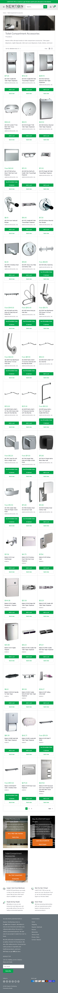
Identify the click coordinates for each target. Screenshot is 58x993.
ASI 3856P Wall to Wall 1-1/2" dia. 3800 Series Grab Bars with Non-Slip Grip (11, 411)
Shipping (34, 924)
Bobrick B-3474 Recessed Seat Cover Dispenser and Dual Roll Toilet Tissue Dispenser (46, 788)
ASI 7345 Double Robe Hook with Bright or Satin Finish (11, 509)
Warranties (35, 932)
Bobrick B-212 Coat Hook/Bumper (9, 558)
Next (50, 808)
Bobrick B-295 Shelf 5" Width (45, 739)
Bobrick (7, 561)
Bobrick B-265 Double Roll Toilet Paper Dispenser (46, 604)
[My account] (50, 7)
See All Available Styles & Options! (12, 183)
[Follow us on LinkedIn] (18, 981)
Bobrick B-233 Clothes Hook (44, 558)
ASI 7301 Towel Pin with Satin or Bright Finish (11, 459)
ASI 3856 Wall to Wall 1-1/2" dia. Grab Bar (46, 360)
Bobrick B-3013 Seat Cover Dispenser (29, 786)
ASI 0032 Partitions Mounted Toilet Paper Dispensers (44, 80)
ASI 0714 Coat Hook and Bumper (11, 221)
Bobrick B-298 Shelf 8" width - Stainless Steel (10, 786)
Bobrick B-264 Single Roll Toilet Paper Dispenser (28, 604)
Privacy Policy (35, 937)
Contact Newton (36, 939)
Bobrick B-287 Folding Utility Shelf (44, 693)
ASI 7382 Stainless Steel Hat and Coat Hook (28, 508)
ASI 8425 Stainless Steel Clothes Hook (45, 508)
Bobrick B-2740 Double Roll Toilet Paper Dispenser (29, 648)
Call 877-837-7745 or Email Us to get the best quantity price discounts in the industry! (29, 1)
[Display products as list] (52, 48)
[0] (54, 7)
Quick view (11, 93)
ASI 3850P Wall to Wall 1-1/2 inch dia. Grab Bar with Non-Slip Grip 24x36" (29, 361)
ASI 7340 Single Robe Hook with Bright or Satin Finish (28, 460)
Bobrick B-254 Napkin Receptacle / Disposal (10, 604)
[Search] (45, 6)
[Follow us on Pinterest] (13, 981)
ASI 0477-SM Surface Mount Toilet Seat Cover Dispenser (11, 173)
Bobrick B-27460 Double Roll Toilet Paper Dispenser (46, 648)
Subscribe (8, 971)
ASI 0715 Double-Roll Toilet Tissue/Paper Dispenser (29, 221)
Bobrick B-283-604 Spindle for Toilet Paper (11, 693)
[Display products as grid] (49, 48)
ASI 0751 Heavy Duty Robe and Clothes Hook (29, 265)
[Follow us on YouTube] (15, 981)
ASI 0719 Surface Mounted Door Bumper (46, 221)
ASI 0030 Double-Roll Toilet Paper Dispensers (11, 79)
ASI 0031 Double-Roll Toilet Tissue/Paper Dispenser (29, 79)
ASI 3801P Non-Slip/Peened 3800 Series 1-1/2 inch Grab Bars (12, 361)
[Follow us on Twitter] (7, 981)
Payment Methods (37, 927)
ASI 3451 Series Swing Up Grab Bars (28, 311)
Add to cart (12, 89)
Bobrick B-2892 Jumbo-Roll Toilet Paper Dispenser (29, 739)
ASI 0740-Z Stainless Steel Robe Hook (12, 265)
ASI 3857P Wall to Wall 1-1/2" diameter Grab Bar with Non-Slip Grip (28, 411)
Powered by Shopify (7, 988)
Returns (34, 929)
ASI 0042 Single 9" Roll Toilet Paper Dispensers (28, 126)
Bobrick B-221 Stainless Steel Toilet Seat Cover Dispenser (28, 559)
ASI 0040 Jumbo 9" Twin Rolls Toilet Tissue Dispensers (11, 126)
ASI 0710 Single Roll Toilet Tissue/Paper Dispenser (46, 172)
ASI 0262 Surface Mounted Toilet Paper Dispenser (46, 126)
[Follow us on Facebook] (4, 981)
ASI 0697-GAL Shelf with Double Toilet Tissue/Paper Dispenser (29, 173)
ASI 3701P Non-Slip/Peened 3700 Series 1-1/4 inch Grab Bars (46, 312)
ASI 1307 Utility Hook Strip (46, 265)
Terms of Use (35, 934)
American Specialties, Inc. (11, 83)
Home (4, 13)
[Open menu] (4, 6)
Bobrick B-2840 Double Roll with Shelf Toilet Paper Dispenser (29, 694)
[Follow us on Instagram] (10, 981)
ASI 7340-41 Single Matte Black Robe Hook (46, 459)
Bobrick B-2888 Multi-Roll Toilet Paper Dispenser (11, 739)
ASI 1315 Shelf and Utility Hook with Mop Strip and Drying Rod (11, 312)
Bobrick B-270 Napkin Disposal (10, 648)
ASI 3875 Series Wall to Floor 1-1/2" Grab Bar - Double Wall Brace (45, 411)
